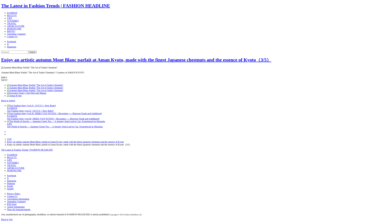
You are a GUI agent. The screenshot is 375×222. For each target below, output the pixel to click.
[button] (187, 77)
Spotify (10, 189)
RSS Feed (11, 204)
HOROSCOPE (14, 28)
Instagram (11, 47)
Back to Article (8, 100)
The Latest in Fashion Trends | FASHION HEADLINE (55, 5)
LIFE (9, 18)
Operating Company (16, 34)
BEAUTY (12, 15)
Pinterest (11, 183)
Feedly (10, 186)
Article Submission (16, 207)
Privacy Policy (14, 193)
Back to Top (7, 219)
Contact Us (12, 36)
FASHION (12, 13)
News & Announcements (18, 209)
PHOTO (11, 31)
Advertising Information (18, 199)
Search (32, 52)
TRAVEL (11, 23)
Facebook (11, 41)
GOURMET (13, 21)
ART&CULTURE (15, 26)
